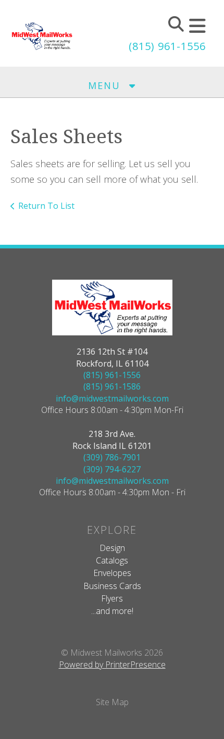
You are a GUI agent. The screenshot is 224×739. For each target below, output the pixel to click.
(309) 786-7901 (112, 457)
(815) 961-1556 (167, 46)
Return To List (46, 205)
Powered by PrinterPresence (112, 664)
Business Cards (112, 586)
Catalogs (112, 560)
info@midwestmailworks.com (112, 398)
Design (112, 548)
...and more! (112, 611)
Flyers (112, 598)
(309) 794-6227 (112, 469)
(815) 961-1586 (112, 386)
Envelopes (112, 573)
